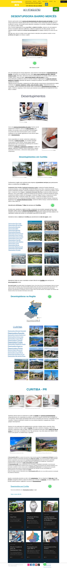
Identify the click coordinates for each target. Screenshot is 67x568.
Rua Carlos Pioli (38, 285)
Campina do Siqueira (31, 245)
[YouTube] (36, 565)
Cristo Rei (13, 254)
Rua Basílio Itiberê (20, 285)
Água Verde (30, 221)
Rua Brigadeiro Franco (29, 285)
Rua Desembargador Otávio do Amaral (50, 285)
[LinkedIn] (34, 565)
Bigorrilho (46, 232)
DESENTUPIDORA (16, 2)
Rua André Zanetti (12, 285)
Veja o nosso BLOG (16, 494)
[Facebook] (31, 565)
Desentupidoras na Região (23, 296)
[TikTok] (39, 565)
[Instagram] (28, 565)
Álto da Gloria (47, 221)
